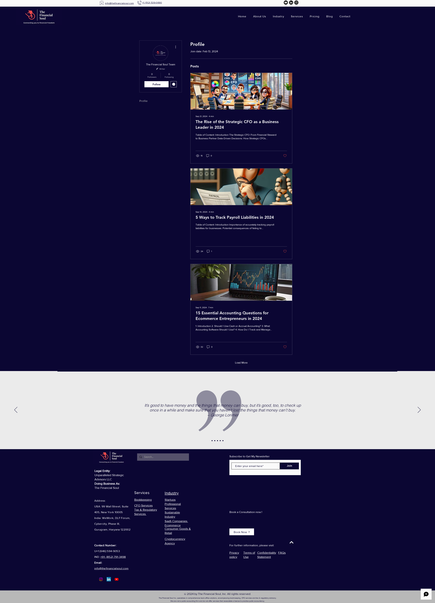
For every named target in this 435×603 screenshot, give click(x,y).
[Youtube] (286, 3)
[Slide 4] (220, 440)
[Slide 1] (212, 440)
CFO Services (143, 505)
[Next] (419, 410)
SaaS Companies (176, 521)
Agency (170, 543)
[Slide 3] (217, 440)
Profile (143, 100)
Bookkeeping (143, 499)
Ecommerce (173, 525)
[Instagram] (296, 3)
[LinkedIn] (291, 3)
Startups (170, 499)
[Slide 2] (214, 440)
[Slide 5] (222, 440)
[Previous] (15, 410)
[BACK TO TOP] (291, 542)
